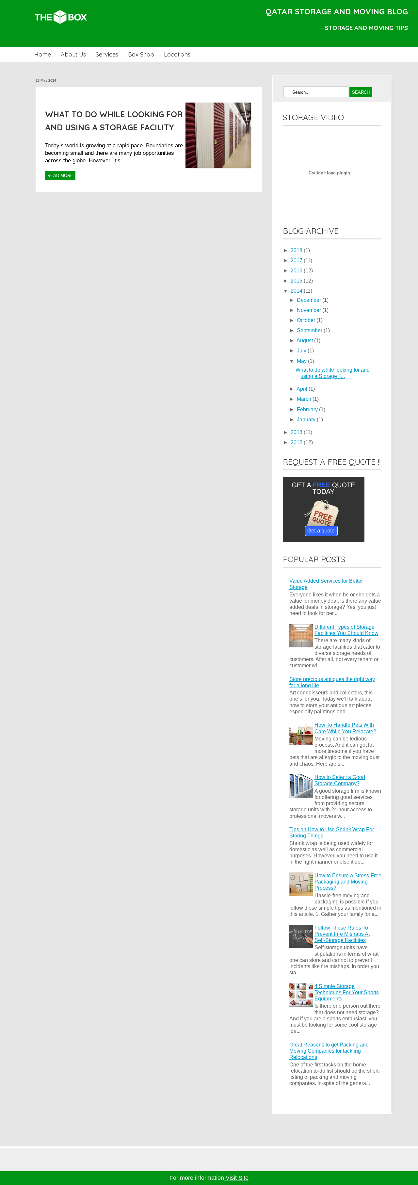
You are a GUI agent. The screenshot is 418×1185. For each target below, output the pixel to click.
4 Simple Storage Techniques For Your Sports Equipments (346, 992)
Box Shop (141, 54)
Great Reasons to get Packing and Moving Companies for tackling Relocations (329, 1051)
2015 (297, 281)
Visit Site (236, 1178)
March (305, 399)
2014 (297, 291)
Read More (60, 175)
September (310, 330)
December (309, 300)
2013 (297, 432)
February (308, 409)
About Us (73, 54)
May (302, 361)
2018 (297, 250)
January (307, 419)
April (303, 389)
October (306, 320)
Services (107, 54)
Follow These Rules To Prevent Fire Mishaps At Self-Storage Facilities (342, 934)
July (302, 350)
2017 (297, 260)
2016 (297, 270)
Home (42, 54)
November (309, 310)
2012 (297, 442)
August (305, 340)
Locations (177, 54)
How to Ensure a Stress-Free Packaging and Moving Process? (347, 882)
